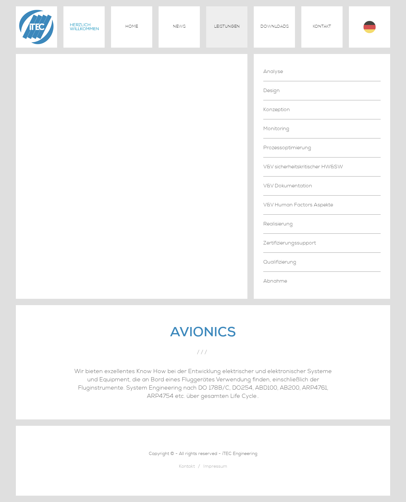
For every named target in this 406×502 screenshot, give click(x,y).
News (179, 27)
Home (131, 27)
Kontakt (322, 27)
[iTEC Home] (36, 46)
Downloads (274, 27)
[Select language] (369, 27)
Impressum (215, 467)
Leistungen (227, 27)
